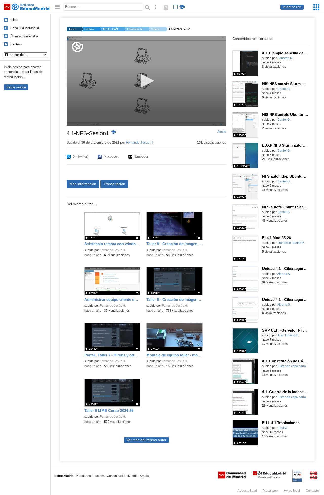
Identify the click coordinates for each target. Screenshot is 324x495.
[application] (146, 81)
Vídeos (155, 29)
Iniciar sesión (292, 7)
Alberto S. (284, 273)
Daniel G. (283, 88)
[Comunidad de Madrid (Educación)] (232, 477)
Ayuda (144, 476)
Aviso (292, 490)
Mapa (270, 490)
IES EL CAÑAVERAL (110, 29)
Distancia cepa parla (291, 366)
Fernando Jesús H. (134, 29)
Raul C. (282, 427)
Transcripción (114, 184)
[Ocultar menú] (57, 7)
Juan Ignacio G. (288, 335)
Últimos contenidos (24, 36)
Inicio (14, 20)
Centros (16, 44)
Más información (83, 184)
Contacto (312, 490)
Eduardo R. (285, 58)
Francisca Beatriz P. (291, 242)
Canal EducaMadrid (24, 28)
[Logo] (77, 46)
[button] (146, 80)
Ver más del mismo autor (146, 440)
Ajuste (221, 131)
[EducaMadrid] (269, 477)
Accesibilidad (247, 490)
